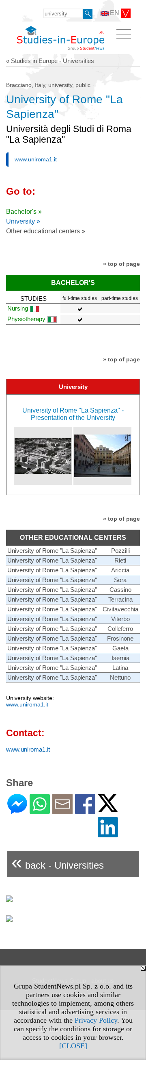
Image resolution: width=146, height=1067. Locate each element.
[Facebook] (85, 810)
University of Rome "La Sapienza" (52, 550)
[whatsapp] (40, 810)
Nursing (17, 308)
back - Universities (57, 862)
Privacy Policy (96, 1020)
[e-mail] (62, 810)
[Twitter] (108, 808)
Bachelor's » (24, 211)
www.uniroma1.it (36, 159)
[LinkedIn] (108, 833)
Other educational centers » (45, 231)
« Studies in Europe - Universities (50, 60)
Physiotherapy (26, 318)
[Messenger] (17, 810)
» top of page (121, 264)
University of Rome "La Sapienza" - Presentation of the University (73, 414)
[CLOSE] (73, 1046)
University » (23, 221)
